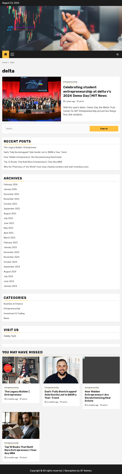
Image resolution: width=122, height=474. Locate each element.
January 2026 (10, 189)
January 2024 (10, 286)
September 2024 (12, 266)
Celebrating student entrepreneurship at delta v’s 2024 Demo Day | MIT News (87, 91)
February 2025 (11, 242)
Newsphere (71, 470)
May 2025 (8, 228)
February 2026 (11, 184)
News (6, 318)
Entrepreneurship (70, 82)
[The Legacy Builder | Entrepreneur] (20, 370)
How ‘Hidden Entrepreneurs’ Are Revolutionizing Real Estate (33, 157)
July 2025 (8, 218)
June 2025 (9, 223)
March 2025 (9, 237)
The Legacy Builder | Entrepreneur (20, 147)
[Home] (5, 54)
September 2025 (12, 208)
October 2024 (10, 262)
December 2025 (11, 194)
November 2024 (11, 257)
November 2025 (11, 199)
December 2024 (11, 252)
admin (81, 101)
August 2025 (10, 213)
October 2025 (10, 204)
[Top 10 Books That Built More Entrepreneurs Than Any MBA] (20, 425)
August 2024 (10, 271)
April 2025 (8, 233)
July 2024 (8, 276)
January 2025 (10, 247)
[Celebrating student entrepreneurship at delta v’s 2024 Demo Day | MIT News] (31, 99)
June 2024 (9, 281)
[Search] (117, 54)
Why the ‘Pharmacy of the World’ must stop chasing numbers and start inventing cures (46, 166)
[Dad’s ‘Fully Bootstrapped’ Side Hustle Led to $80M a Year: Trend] (61, 370)
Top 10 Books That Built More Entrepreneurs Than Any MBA (33, 162)
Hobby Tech (10, 336)
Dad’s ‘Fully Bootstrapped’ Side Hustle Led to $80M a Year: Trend (35, 152)
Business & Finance (13, 303)
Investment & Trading (14, 313)
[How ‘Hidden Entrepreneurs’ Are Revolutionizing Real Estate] (101, 370)
